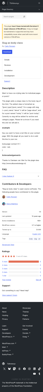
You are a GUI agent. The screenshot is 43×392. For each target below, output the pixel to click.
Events (25, 329)
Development (9, 76)
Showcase (27, 308)
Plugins (25, 315)
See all (38, 280)
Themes (26, 312)
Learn (4, 326)
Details (6, 60)
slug (35, 239)
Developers (6, 333)
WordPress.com (9, 343)
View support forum (9, 295)
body (31, 239)
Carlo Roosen (10, 46)
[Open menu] (39, 3)
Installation (8, 70)
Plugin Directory (7, 9)
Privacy (5, 319)
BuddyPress (7, 354)
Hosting (5, 315)
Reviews (7, 65)
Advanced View (8, 245)
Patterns (26, 319)
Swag (26, 337)
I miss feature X (8, 176)
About (4, 308)
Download (7, 52)
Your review (6, 280)
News (4, 312)
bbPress (6, 351)
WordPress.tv (8, 337)
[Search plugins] (24, 17)
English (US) (37, 234)
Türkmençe (11, 364)
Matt (5, 347)
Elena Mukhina (12, 204)
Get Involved (28, 326)
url (39, 239)
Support (7, 81)
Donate (26, 333)
